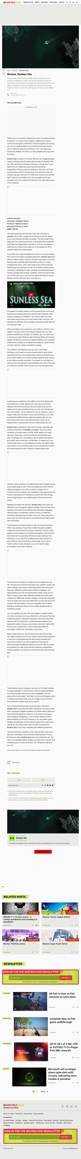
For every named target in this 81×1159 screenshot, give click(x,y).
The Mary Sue (40, 1123)
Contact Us (19, 1113)
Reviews (44, 2)
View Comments (43, 852)
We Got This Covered (66, 1120)
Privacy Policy (54, 981)
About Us (6, 1113)
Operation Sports (29, 1123)
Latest (61, 2)
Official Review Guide (21, 840)
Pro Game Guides (8, 1120)
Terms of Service (43, 981)
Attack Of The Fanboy (35, 1120)
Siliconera (56, 1120)
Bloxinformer (68, 1123)
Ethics (12, 1113)
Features (53, 2)
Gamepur (25, 1120)
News (37, 2)
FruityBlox (59, 1123)
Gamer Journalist (8, 1123)
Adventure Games (15, 773)
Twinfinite (18, 1120)
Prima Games (48, 1120)
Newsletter (28, 2)
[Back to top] (2, 886)
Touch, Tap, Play (50, 1123)
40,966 (43, 1091)
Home (9, 70)
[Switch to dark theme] (73, 2)
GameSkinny (19, 1123)
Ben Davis (14, 93)
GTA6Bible (6, 1125)
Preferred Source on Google (39, 798)
